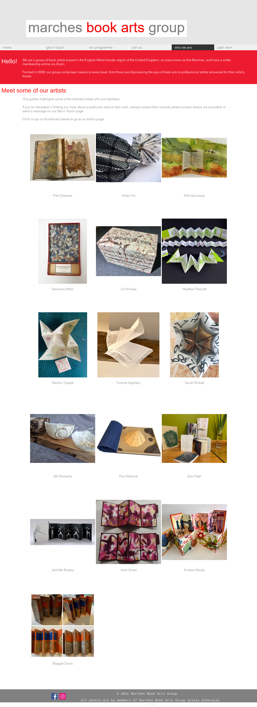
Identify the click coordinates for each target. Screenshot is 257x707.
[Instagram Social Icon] (62, 696)
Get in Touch (66, 111)
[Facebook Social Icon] (54, 696)
